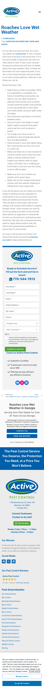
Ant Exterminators (9, 594)
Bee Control (6, 605)
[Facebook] (17, 382)
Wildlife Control (8, 644)
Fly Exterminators (9, 623)
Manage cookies (22, 676)
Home (12, 442)
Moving (5, 648)
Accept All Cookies (22, 683)
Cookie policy (34, 671)
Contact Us (22, 431)
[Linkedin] (14, 561)
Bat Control (6, 597)
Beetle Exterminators (10, 608)
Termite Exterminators (10, 637)
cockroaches (20, 54)
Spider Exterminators (10, 633)
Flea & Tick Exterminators (12, 619)
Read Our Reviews (22, 436)
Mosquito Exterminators (11, 626)
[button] (40, 12)
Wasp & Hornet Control (11, 641)
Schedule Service (15, 349)
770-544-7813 (23, 279)
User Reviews (22, 583)
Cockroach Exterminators (12, 615)
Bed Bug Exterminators (11, 601)
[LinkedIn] (26, 382)
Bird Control (6, 612)
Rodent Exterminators (10, 630)
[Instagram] (22, 382)
